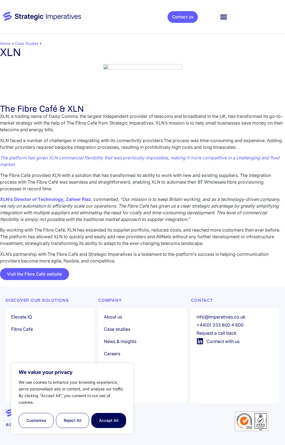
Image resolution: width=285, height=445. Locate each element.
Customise (36, 420)
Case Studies (26, 43)
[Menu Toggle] (223, 17)
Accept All (109, 420)
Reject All (73, 420)
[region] (72, 398)
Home (5, 43)
